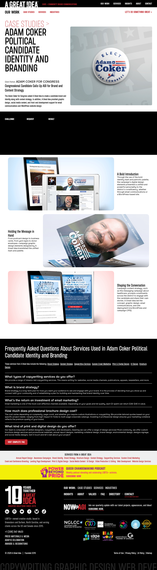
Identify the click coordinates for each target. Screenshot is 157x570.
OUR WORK (12, 12)
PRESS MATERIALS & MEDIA (17, 536)
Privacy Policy (130, 553)
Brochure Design (83, 458)
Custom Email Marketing (101, 364)
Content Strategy (66, 364)
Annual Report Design (24, 458)
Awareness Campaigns (42, 458)
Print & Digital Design (121, 364)
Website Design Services (141, 461)
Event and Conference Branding (17, 461)
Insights (128, 3)
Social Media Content (77, 461)
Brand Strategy (53, 364)
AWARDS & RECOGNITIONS (16, 543)
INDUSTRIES (54, 12)
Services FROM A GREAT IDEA (78, 454)
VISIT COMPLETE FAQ (16, 442)
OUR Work (105, 3)
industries (111, 487)
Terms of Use (119, 553)
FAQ (103, 494)
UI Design (134, 364)
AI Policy (141, 553)
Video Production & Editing (105, 461)
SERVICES (42, 12)
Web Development (124, 461)
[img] (73, 524)
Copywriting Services (82, 364)
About (138, 3)
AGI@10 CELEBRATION (14, 540)
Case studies (28, 12)
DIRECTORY (114, 494)
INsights (68, 494)
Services (117, 3)
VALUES (92, 494)
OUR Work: (70, 487)
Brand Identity (57, 458)
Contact (148, 3)
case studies (85, 487)
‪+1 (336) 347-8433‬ (14, 531)
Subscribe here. (96, 508)
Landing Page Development (40, 461)
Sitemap (149, 553)
